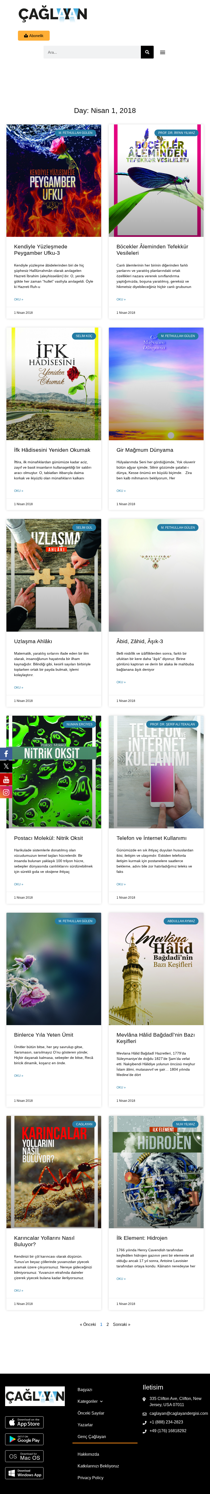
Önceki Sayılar (91, 1413)
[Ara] (147, 52)
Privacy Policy (90, 1478)
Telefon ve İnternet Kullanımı (152, 838)
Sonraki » (121, 1324)
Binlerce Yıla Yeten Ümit (43, 1035)
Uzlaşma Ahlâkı (33, 641)
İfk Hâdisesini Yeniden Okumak (52, 450)
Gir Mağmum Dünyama (145, 450)
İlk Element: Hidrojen (142, 1238)
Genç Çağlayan (92, 1436)
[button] (163, 52)
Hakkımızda (88, 1454)
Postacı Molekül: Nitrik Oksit (48, 838)
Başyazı (85, 1389)
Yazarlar (85, 1425)
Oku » (18, 299)
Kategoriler (88, 1401)
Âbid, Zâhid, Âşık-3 (140, 641)
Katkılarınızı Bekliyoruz (98, 1466)
